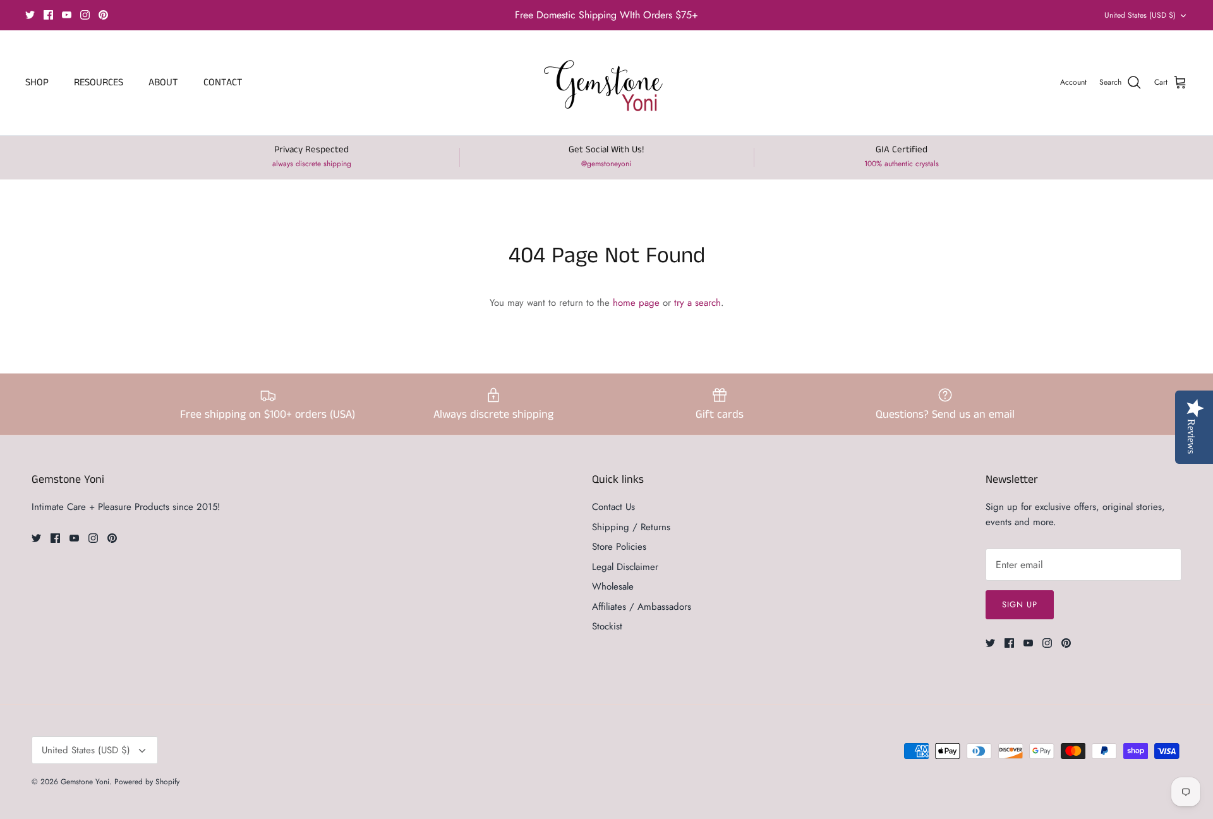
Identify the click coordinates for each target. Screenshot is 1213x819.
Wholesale (613, 586)
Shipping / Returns (631, 527)
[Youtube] (66, 15)
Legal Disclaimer (625, 567)
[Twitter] (30, 15)
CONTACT (223, 82)
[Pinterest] (103, 15)
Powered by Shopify (146, 781)
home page (636, 303)
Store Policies (619, 547)
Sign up (1019, 604)
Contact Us (613, 507)
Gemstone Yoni (85, 781)
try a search (697, 303)
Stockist (607, 626)
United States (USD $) (1140, 15)
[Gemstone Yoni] (607, 83)
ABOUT (163, 82)
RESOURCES (98, 82)
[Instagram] (85, 15)
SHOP (37, 82)
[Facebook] (48, 15)
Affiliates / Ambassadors (641, 607)
